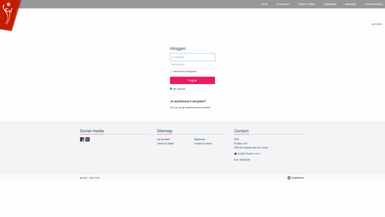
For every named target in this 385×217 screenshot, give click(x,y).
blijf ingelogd (179, 89)
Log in (192, 80)
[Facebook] (82, 139)
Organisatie (330, 4)
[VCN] (11, 15)
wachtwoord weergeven (185, 71)
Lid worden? (283, 4)
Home (264, 4)
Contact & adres (374, 4)
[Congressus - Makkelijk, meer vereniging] (295, 177)
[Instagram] (87, 139)
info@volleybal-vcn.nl (249, 153)
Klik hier (174, 107)
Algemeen (350, 4)
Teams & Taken (306, 4)
